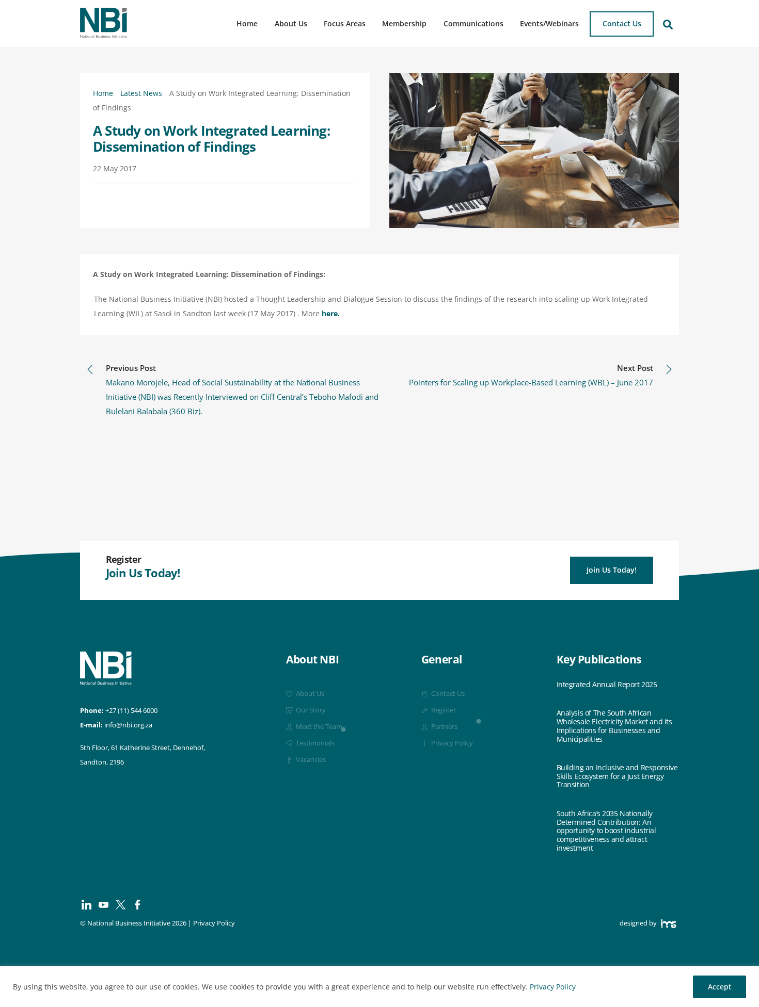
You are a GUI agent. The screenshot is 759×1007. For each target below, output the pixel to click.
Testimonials (314, 743)
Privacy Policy (553, 987)
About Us (291, 23)
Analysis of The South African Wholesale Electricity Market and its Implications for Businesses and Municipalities (614, 726)
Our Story (310, 710)
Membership (404, 23)
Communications (473, 23)
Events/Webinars (549, 23)
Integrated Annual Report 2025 (607, 684)
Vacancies (310, 759)
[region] (379, 986)
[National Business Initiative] (103, 34)
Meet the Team (318, 726)
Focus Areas (345, 23)
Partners (443, 726)
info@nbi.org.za (128, 725)
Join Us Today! (612, 570)
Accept (719, 987)
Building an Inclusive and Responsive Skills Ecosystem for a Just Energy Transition (617, 776)
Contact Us (622, 23)
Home (247, 23)
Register (443, 710)
